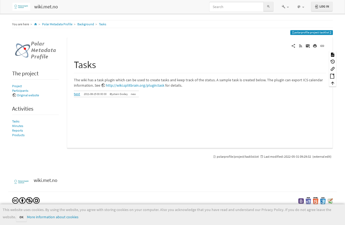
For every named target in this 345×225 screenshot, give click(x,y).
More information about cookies (52, 217)
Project (17, 86)
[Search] (268, 7)
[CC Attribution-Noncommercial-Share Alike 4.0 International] (26, 200)
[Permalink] (322, 45)
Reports (17, 130)
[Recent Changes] (300, 45)
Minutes (17, 126)
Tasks (102, 24)
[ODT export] (332, 75)
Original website (28, 95)
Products (18, 135)
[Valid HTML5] (315, 201)
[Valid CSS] (323, 201)
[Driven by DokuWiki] (330, 201)
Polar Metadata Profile (57, 24)
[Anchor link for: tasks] (101, 64)
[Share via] (293, 45)
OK (21, 217)
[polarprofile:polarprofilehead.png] (35, 50)
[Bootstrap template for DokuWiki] (301, 201)
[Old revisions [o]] (332, 61)
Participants (20, 91)
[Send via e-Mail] (308, 45)
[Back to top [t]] (332, 83)
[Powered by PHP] (308, 201)
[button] (285, 6)
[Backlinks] (332, 68)
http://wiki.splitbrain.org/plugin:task (135, 85)
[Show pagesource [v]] (332, 54)
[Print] (315, 45)
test (77, 94)
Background (85, 24)
